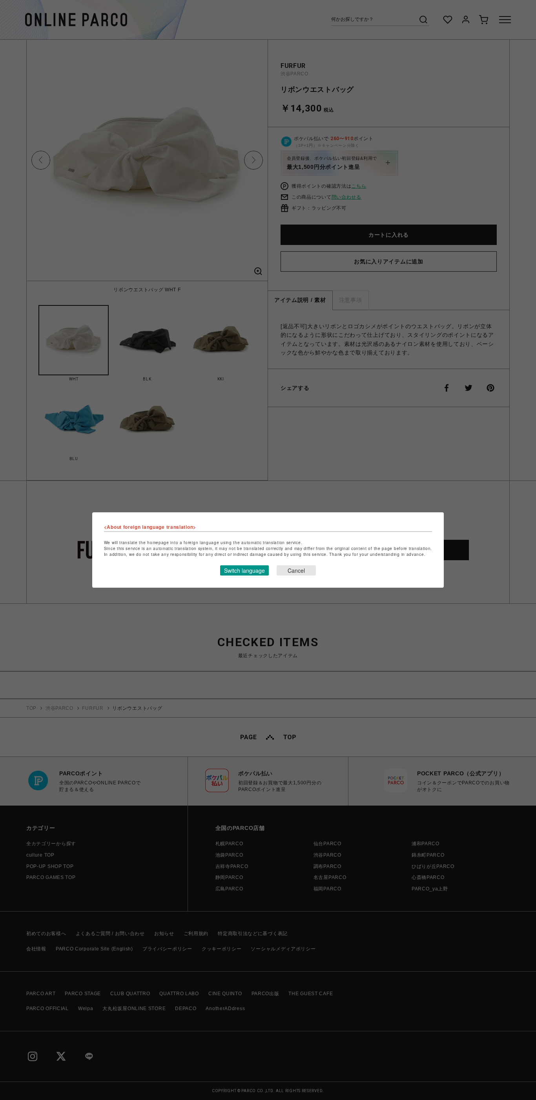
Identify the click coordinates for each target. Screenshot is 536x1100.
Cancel (296, 570)
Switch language (244, 570)
